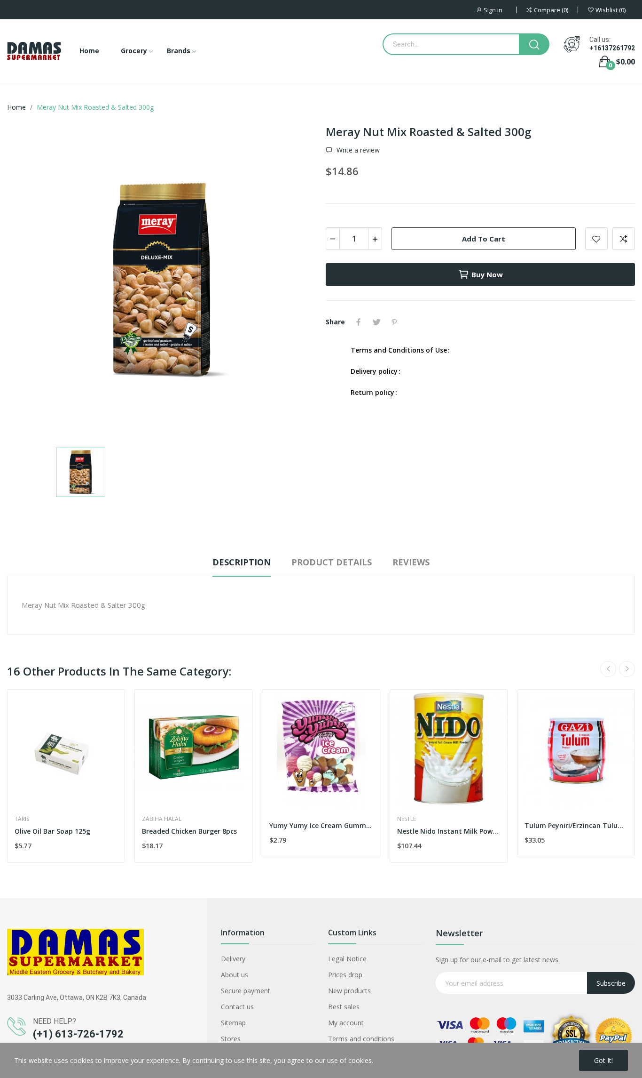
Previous (608, 669)
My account (346, 1022)
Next (627, 669)
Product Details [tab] (331, 562)
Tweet (376, 322)
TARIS (22, 819)
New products (349, 990)
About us (234, 974)
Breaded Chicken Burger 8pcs (189, 831)
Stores (231, 1038)
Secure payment (245, 990)
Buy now (487, 274)
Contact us (237, 1006)
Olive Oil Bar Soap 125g (52, 831)
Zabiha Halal (161, 819)
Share (359, 322)
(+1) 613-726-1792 (78, 1034)
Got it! (603, 1060)
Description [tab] (241, 562)
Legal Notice (347, 958)
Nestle (406, 819)
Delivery (233, 958)
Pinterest (394, 322)
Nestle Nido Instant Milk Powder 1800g (448, 831)
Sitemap (233, 1022)
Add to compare (623, 238)
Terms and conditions (361, 1038)
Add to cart (483, 238)
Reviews (411, 562)
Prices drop (345, 974)
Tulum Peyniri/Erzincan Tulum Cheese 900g (576, 825)
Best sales (344, 1006)
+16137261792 (612, 48)
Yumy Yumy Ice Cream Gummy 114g (320, 825)
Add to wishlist (596, 238)
